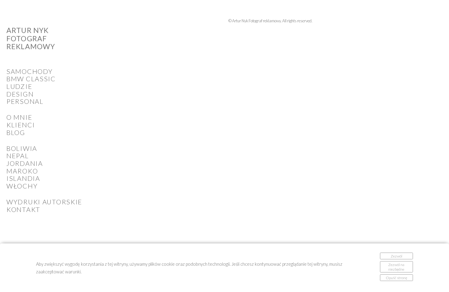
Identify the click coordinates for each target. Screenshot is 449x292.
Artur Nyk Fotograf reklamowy (30, 38)
